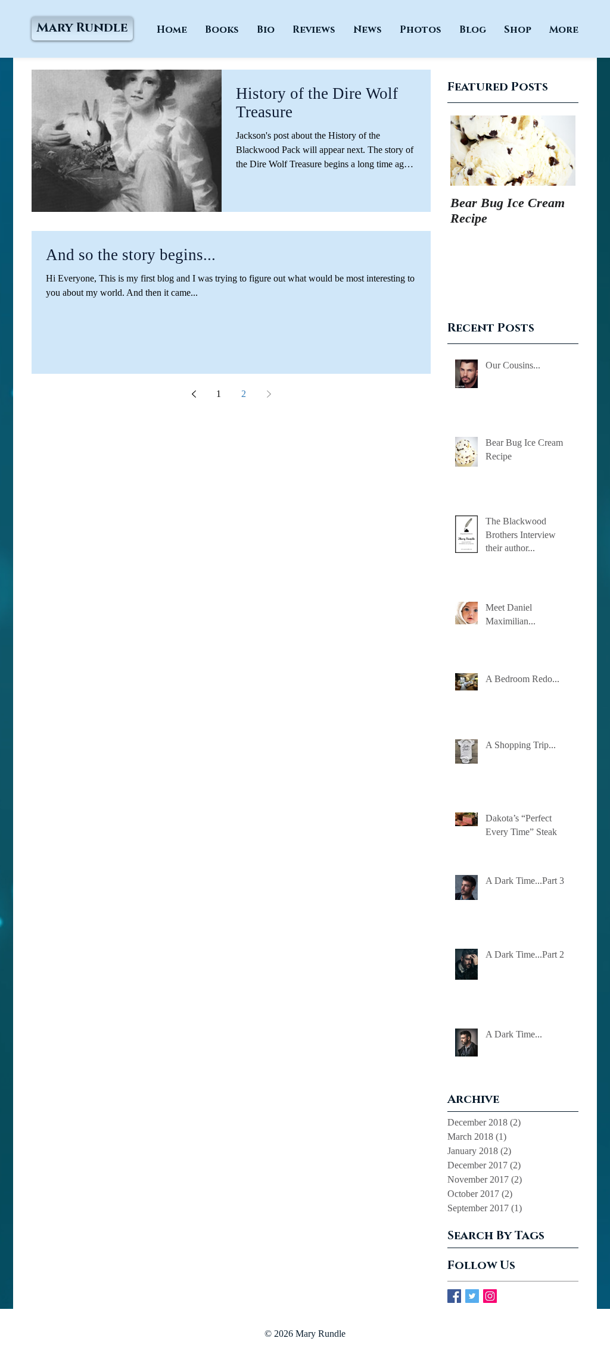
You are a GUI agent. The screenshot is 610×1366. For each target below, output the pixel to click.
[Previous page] (193, 394)
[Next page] (268, 394)
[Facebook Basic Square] (454, 1296)
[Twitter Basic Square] (472, 1296)
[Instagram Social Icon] (490, 1296)
